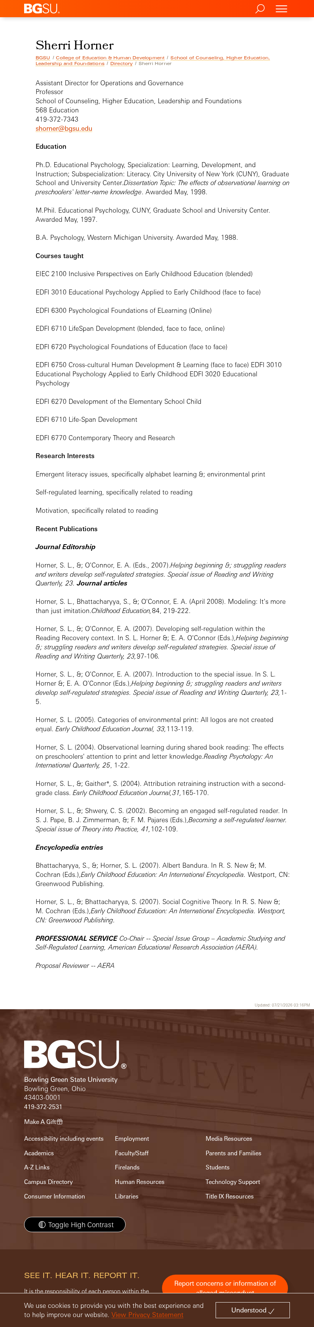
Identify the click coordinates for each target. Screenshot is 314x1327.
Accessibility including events (64, 1138)
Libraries (127, 1196)
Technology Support (233, 1182)
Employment (132, 1138)
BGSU (43, 57)
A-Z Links (37, 1167)
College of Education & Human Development (110, 57)
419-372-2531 (43, 1107)
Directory (121, 63)
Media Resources (229, 1138)
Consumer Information (54, 1196)
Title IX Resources (230, 1196)
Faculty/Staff (132, 1153)
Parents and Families (234, 1153)
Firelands (127, 1167)
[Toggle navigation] (281, 8)
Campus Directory (48, 1182)
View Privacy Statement (147, 1315)
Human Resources (140, 1182)
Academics (39, 1153)
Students (218, 1167)
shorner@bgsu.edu (64, 128)
